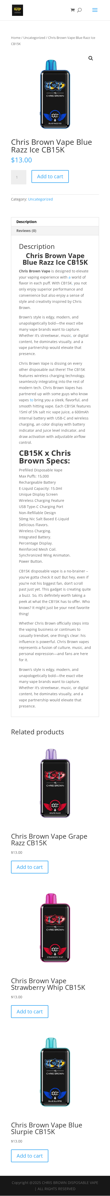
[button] (90, 58)
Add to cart (50, 176)
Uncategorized (34, 37)
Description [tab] (26, 221)
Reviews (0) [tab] (26, 230)
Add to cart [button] (30, 866)
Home (15, 37)
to (31, 399)
